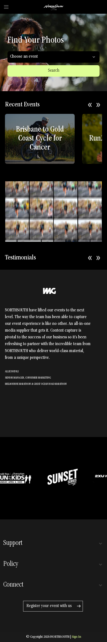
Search (53, 70)
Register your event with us (49, 606)
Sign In (76, 637)
